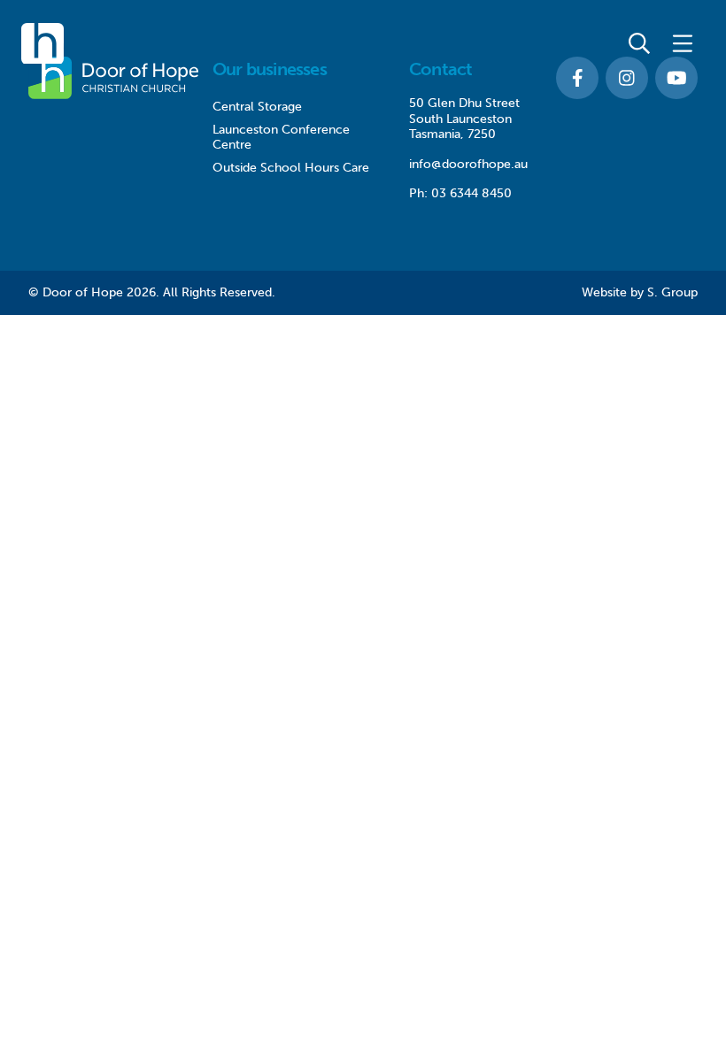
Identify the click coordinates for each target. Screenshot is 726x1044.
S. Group (672, 292)
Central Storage (257, 106)
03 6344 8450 (471, 193)
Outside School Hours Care (290, 167)
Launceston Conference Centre (281, 137)
